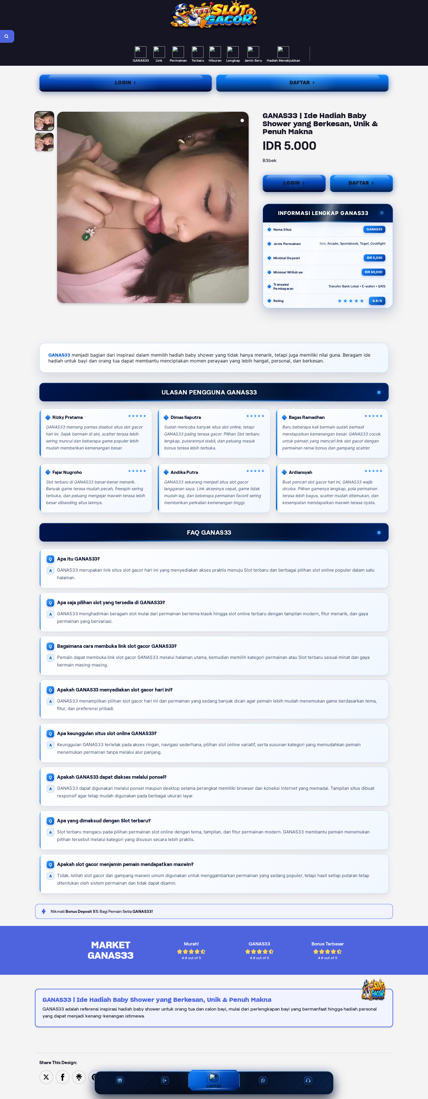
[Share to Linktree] (79, 1076)
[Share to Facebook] (63, 1076)
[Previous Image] (61, 208)
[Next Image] (244, 208)
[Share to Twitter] (46, 1076)
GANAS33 (59, 355)
